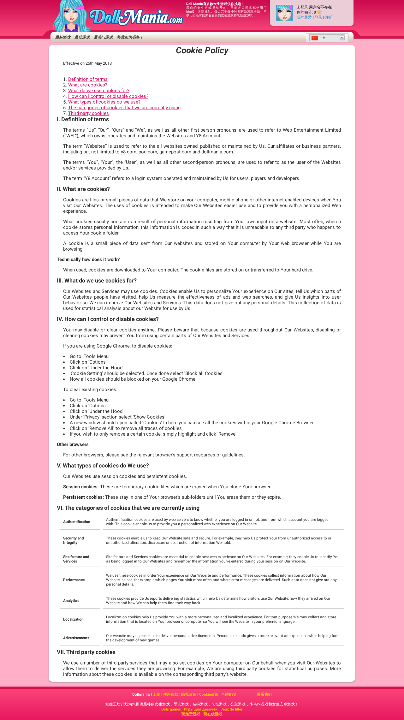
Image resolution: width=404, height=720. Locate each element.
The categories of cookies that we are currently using (124, 107)
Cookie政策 (208, 694)
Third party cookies (88, 113)
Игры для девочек (200, 709)
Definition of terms (88, 79)
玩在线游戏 (213, 714)
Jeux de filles (232, 709)
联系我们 (264, 694)
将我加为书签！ (130, 37)
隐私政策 (188, 694)
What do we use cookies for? (98, 90)
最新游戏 (62, 37)
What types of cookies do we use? (104, 102)
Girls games (171, 709)
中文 (322, 37)
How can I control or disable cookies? (108, 96)
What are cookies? (87, 85)
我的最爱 (304, 17)
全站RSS (228, 694)
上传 (156, 694)
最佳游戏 (82, 37)
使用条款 (170, 694)
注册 (329, 17)
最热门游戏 (103, 37)
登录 (318, 17)
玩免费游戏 (190, 714)
